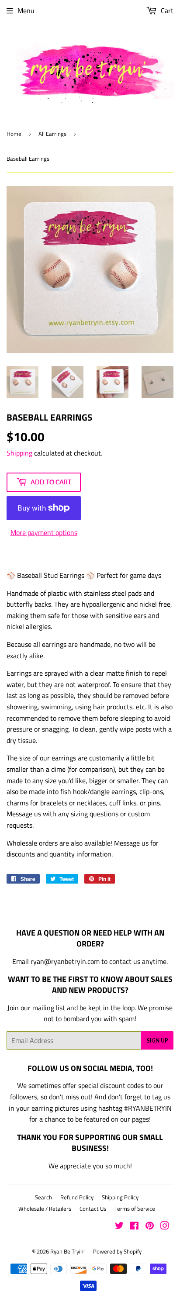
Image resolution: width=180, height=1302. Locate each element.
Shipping (19, 453)
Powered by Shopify (117, 1251)
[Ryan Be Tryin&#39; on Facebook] (134, 1226)
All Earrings (52, 133)
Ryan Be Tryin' (67, 1251)
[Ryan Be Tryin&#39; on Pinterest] (149, 1226)
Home (14, 133)
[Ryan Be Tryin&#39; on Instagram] (164, 1226)
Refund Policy (76, 1197)
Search (43, 1197)
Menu (26, 10)
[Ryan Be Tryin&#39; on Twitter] (119, 1226)
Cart (166, 10)
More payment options (43, 532)
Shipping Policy (120, 1197)
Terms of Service (134, 1208)
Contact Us (93, 1208)
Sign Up (157, 1040)
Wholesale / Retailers (44, 1208)
